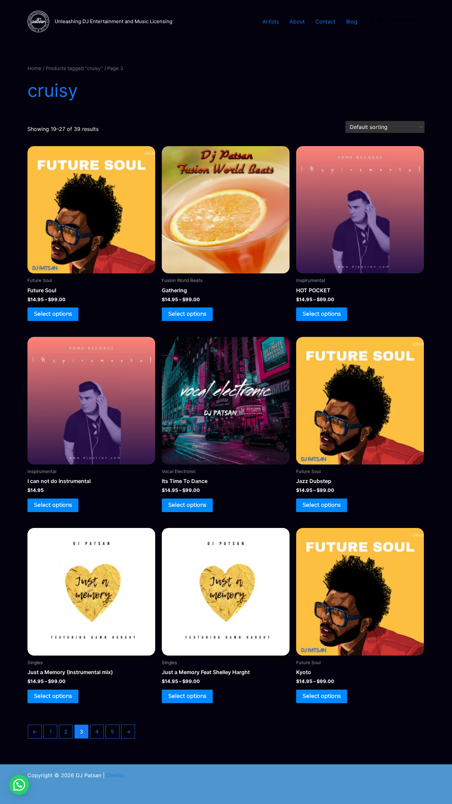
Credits (115, 775)
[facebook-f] (372, 21)
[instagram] (418, 21)
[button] (19, 785)
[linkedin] (395, 21)
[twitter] (380, 21)
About (297, 21)
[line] (403, 21)
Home (34, 68)
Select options (53, 314)
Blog (351, 21)
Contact (325, 21)
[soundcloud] (387, 21)
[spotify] (411, 21)
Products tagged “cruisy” (74, 68)
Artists (270, 21)
